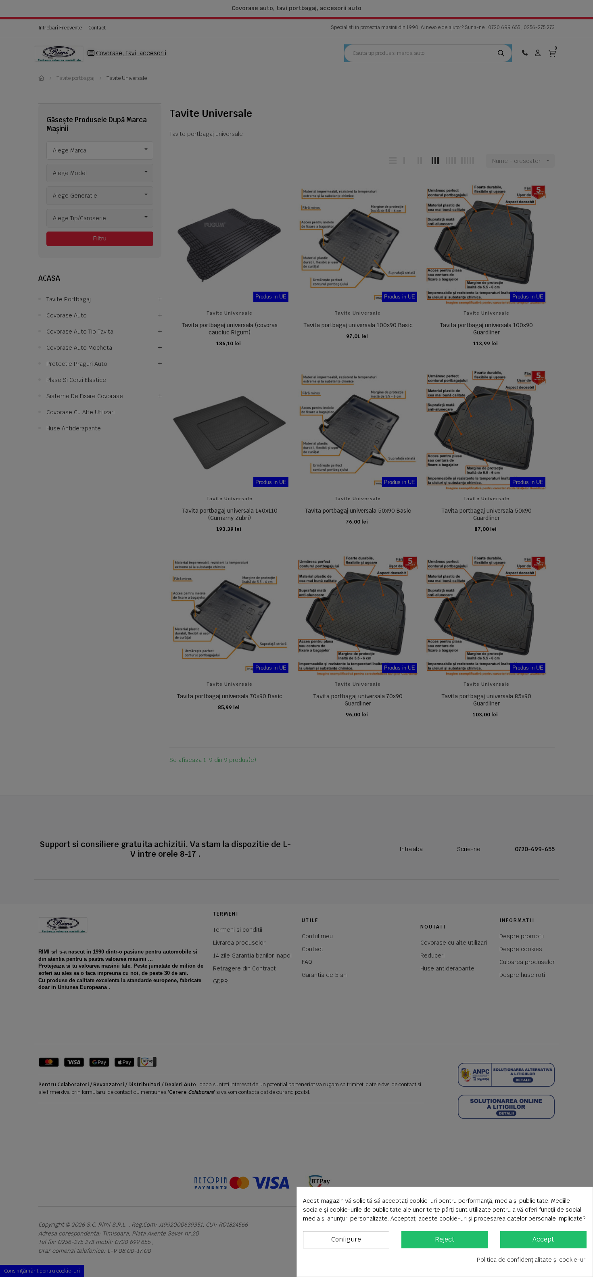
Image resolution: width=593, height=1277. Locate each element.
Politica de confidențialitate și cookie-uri (532, 1259)
